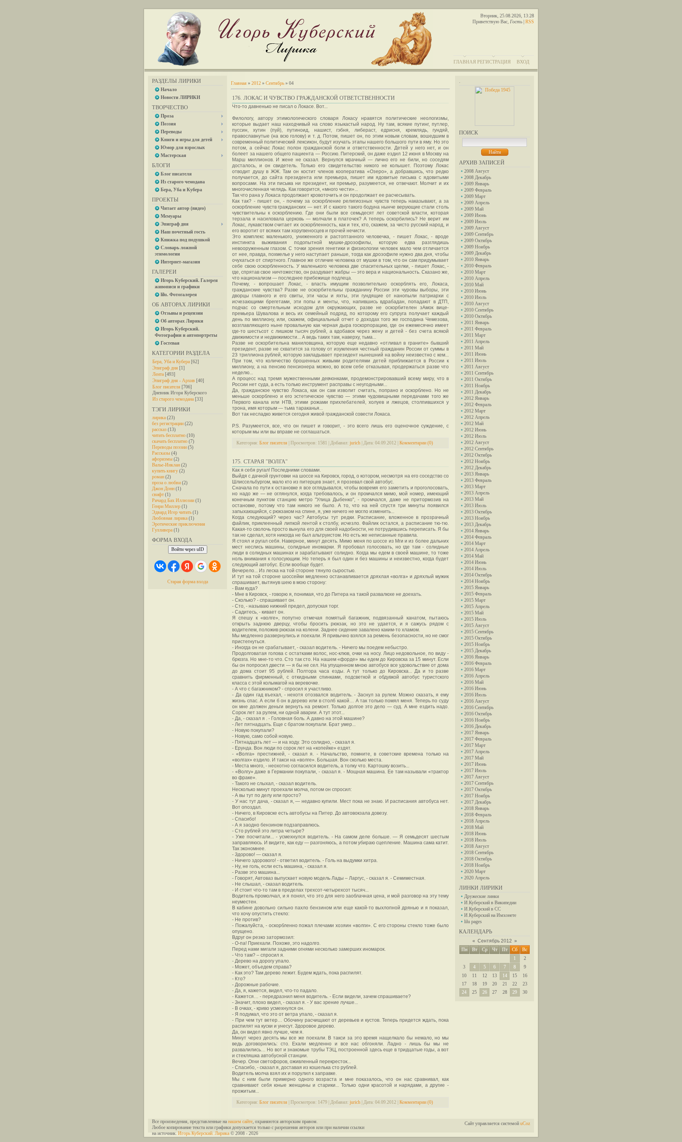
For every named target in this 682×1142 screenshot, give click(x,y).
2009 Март (474, 196)
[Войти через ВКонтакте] (160, 566)
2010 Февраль (477, 266)
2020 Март (474, 871)
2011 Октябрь (478, 379)
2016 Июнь (475, 688)
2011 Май (473, 348)
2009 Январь (476, 184)
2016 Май (473, 682)
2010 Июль (475, 297)
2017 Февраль (477, 739)
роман (158, 477)
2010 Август (476, 303)
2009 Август (476, 228)
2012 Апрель (476, 417)
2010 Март (474, 272)
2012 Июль (475, 436)
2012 (256, 83)
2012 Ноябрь (477, 461)
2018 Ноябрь (477, 865)
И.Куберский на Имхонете (490, 915)
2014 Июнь (475, 562)
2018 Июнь (475, 833)
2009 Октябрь (478, 240)
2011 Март (474, 335)
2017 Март (474, 745)
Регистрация (494, 62)
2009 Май (473, 209)
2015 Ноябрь (477, 644)
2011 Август (476, 366)
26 (484, 992)
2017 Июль (475, 770)
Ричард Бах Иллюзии (173, 500)
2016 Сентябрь (478, 707)
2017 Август (476, 777)
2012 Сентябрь (478, 449)
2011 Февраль (477, 329)
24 (464, 992)
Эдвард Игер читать (171, 512)
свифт (158, 494)
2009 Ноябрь (477, 247)
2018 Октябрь (478, 859)
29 (514, 992)
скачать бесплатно (169, 441)
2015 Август (476, 625)
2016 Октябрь (478, 714)
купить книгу (165, 471)
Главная (464, 62)
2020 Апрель (476, 878)
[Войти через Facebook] (174, 566)
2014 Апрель (476, 549)
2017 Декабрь (477, 802)
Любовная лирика (169, 518)
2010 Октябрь (478, 316)
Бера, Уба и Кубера (171, 361)
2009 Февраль (477, 190)
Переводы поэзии (169, 447)
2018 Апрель (476, 821)
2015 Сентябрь (478, 631)
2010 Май (473, 284)
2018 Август (476, 846)
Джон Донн (163, 488)
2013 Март (474, 486)
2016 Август (476, 701)
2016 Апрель (476, 676)
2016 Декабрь (477, 726)
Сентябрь (275, 83)
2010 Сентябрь (478, 310)
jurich (355, 443)
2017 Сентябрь (478, 783)
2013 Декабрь (477, 524)
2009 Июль (475, 221)
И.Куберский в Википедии (490, 902)
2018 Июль (475, 840)
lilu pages (473, 921)
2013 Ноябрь (477, 518)
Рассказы (161, 453)
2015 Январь (476, 587)
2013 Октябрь (478, 512)
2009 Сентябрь (478, 234)
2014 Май (473, 556)
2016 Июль (475, 695)
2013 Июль (475, 505)
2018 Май (473, 827)
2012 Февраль (477, 404)
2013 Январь (476, 474)
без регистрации (168, 423)
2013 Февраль (477, 480)
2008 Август (476, 171)
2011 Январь (476, 322)
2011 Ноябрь (477, 385)
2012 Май (473, 423)
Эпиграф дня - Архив (173, 380)
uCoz (525, 1123)
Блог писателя (166, 387)
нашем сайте (240, 1121)
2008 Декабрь (477, 177)
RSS (529, 21)
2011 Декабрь (477, 392)
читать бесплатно (168, 435)
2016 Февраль (477, 663)
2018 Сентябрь (478, 852)
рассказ (159, 429)
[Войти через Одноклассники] (215, 566)
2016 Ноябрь (477, 720)
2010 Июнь (475, 291)
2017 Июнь (475, 764)
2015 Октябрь (478, 638)
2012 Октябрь (478, 455)
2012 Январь (476, 398)
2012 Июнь (475, 430)
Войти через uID (187, 549)
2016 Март (474, 669)
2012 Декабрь (477, 467)
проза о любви (166, 482)
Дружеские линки (481, 896)
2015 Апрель (476, 606)
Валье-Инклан (166, 465)
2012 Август (476, 442)
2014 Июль (475, 568)
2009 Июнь (475, 215)
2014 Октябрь (478, 575)
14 (504, 975)
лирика (159, 417)
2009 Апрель (476, 202)
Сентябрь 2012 (495, 941)
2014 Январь (476, 531)
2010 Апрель (476, 278)
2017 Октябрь (478, 789)
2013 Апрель (476, 493)
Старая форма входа (187, 581)
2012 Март (474, 411)
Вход (523, 62)
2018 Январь (476, 808)
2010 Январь (476, 259)
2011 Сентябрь (478, 373)
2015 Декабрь (477, 650)
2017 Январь (476, 732)
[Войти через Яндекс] (187, 566)
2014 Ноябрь (477, 581)
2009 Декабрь (477, 253)
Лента (158, 374)
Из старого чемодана (173, 399)
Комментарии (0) (416, 443)
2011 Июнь (475, 354)
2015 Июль (475, 619)
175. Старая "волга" (260, 462)
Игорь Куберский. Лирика (203, 1133)
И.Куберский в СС (482, 909)
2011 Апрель (476, 341)
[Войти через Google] (201, 566)
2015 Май (473, 613)
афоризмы (162, 459)
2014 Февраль (477, 537)
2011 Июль (475, 360)
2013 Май (473, 499)
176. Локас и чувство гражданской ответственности (313, 98)
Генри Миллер (166, 506)
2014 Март (474, 543)
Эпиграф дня (165, 368)
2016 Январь (476, 657)
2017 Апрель (476, 751)
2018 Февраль (477, 814)
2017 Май (473, 758)
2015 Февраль (477, 594)
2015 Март (474, 600)
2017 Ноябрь (477, 796)
